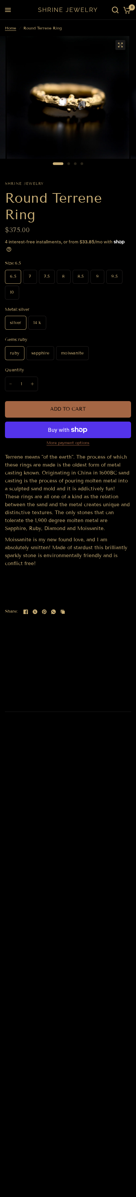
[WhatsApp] (53, 612)
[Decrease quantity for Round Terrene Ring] (10, 384)
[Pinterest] (44, 612)
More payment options (68, 443)
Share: (11, 611)
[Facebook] (26, 612)
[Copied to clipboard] (63, 612)
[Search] (115, 10)
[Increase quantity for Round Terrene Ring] (32, 384)
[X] (35, 612)
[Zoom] (120, 45)
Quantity (14, 370)
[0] (126, 10)
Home (10, 27)
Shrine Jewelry (68, 10)
